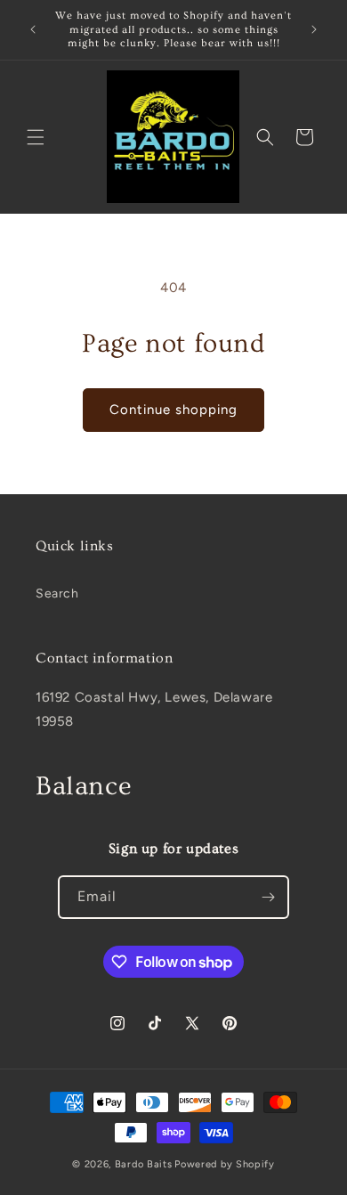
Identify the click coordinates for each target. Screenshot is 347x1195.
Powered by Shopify (224, 1164)
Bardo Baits (144, 1164)
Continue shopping (173, 410)
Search (57, 593)
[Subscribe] (267, 897)
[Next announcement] (314, 29)
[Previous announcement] (32, 29)
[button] (35, 137)
